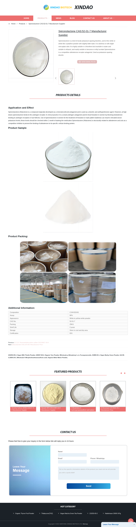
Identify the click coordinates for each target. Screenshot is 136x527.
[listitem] (68, 77)
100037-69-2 (40, 355)
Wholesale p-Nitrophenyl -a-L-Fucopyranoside (75, 355)
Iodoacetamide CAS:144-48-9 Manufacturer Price (27, 344)
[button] (55, 78)
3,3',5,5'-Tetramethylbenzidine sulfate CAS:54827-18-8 (31, 342)
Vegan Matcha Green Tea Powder (71, 513)
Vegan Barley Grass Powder (109, 355)
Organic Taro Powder (52, 355)
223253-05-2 (12, 355)
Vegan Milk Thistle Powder (26, 355)
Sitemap (85, 524)
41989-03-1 (95, 355)
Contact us (89, 18)
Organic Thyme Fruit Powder (24, 513)
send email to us (88, 62)
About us (107, 18)
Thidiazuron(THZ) (47, 513)
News (58, 18)
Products (42, 18)
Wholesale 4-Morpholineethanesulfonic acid (32, 357)
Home (26, 18)
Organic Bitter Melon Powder (57, 357)
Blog (72, 18)
